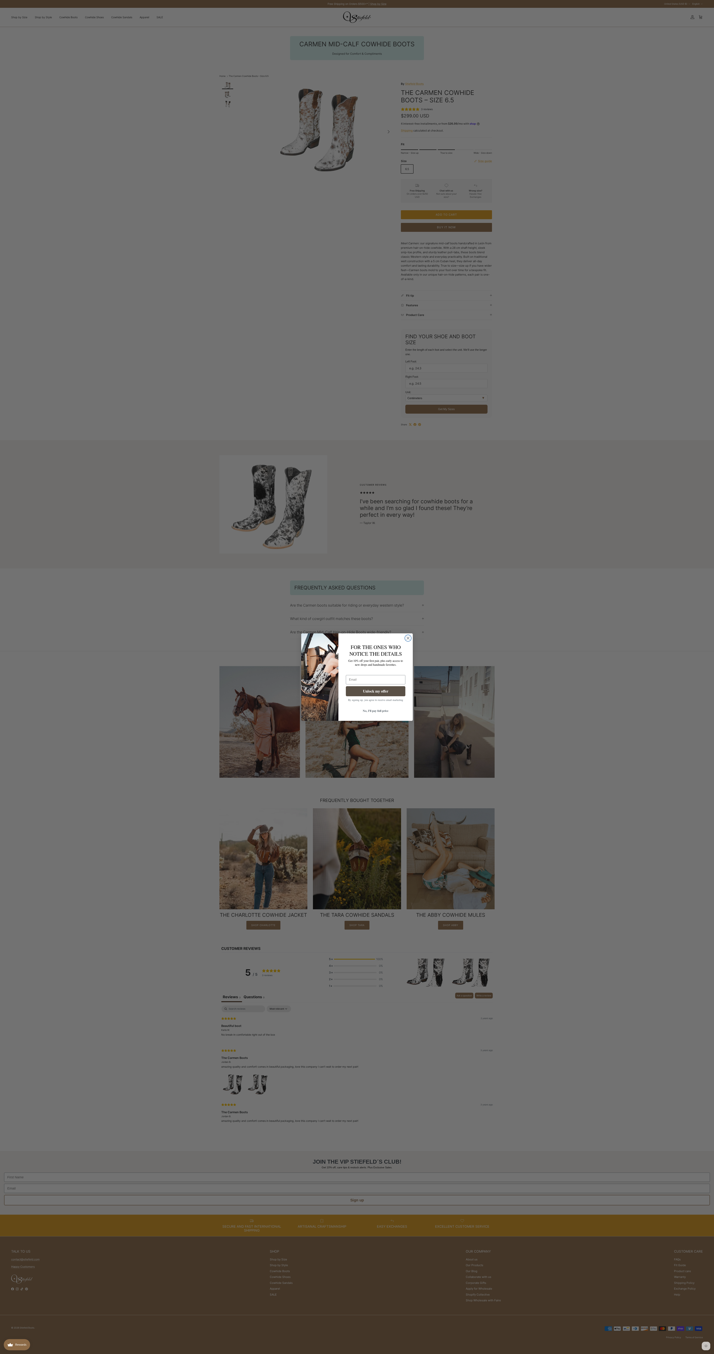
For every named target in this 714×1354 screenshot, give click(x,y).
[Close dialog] (408, 638)
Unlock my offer (375, 691)
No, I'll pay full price (375, 711)
